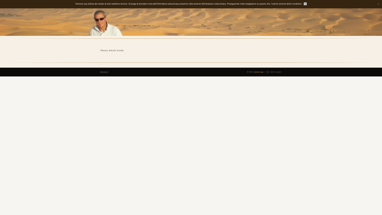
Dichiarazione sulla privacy (213, 4)
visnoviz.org (258, 72)
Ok (305, 4)
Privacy (104, 72)
